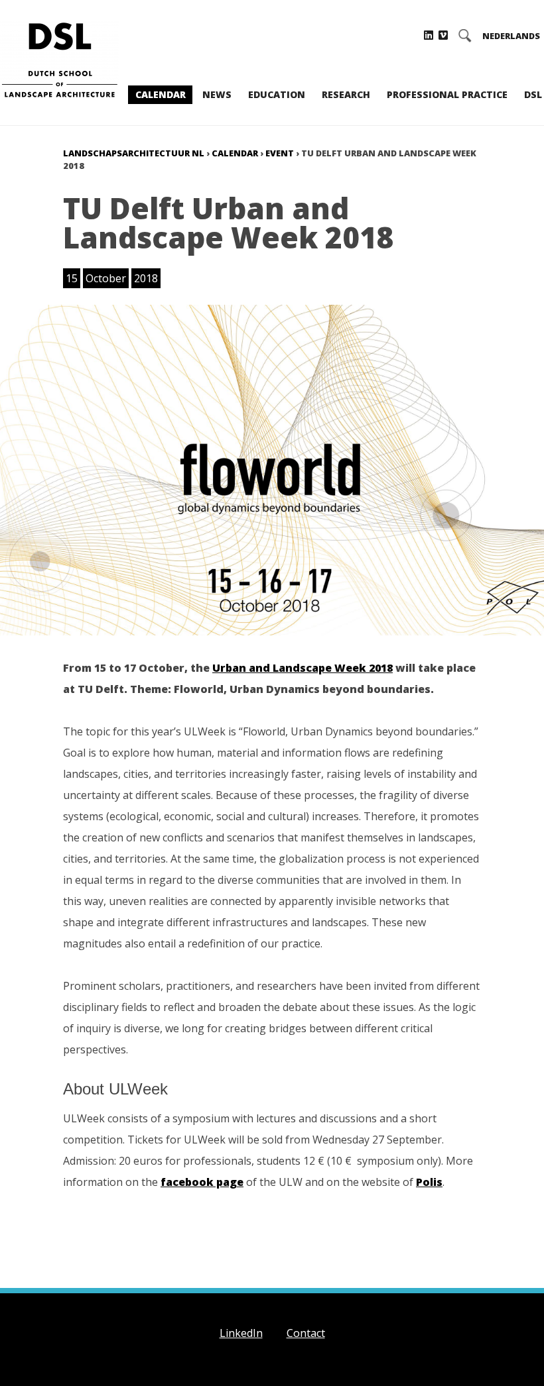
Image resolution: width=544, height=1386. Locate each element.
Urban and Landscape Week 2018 (302, 668)
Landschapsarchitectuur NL (133, 153)
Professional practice (447, 94)
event (279, 153)
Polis (429, 1182)
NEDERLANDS (511, 36)
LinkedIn (241, 1333)
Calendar (160, 94)
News (217, 94)
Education (276, 94)
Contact (306, 1333)
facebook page (202, 1182)
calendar (235, 153)
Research (346, 94)
